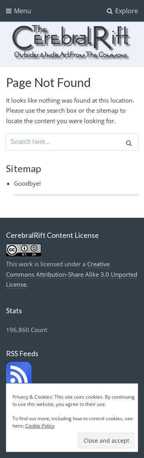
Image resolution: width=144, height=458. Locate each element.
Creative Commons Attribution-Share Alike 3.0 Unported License (71, 274)
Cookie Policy (39, 425)
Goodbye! (27, 183)
